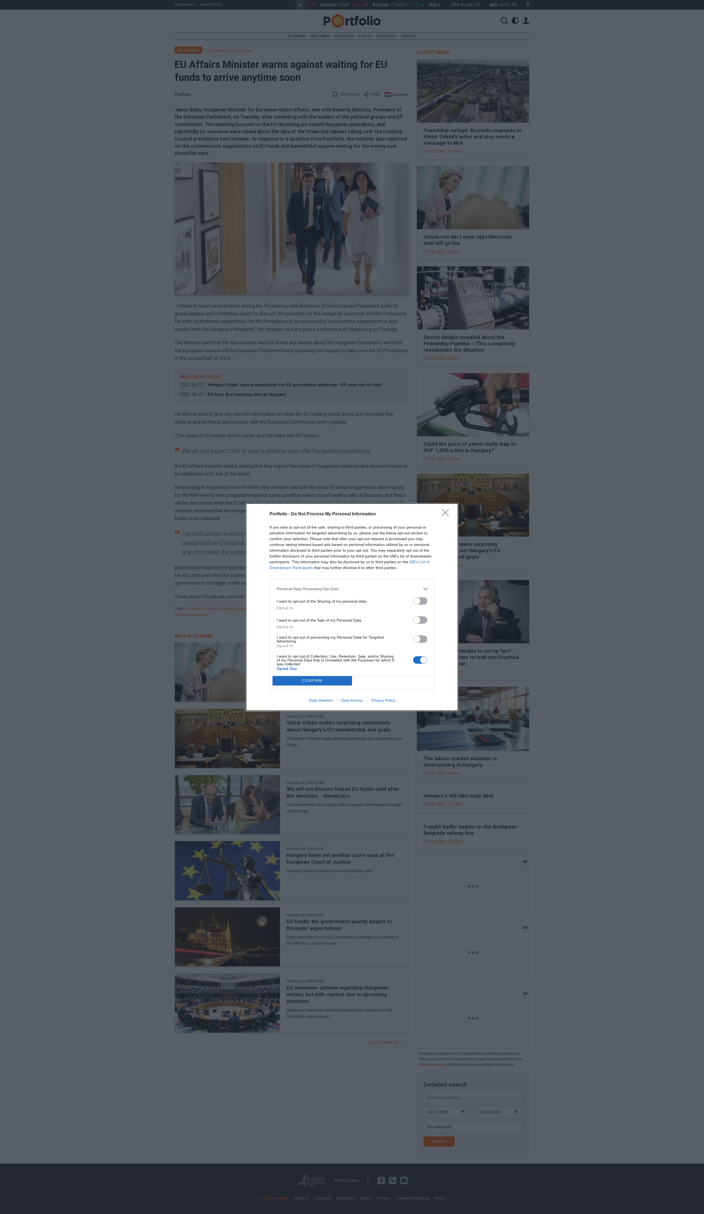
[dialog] (352, 607)
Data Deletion (321, 700)
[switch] (420, 601)
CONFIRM (312, 681)
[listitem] (352, 589)
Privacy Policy (383, 700)
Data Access (352, 700)
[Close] (447, 514)
